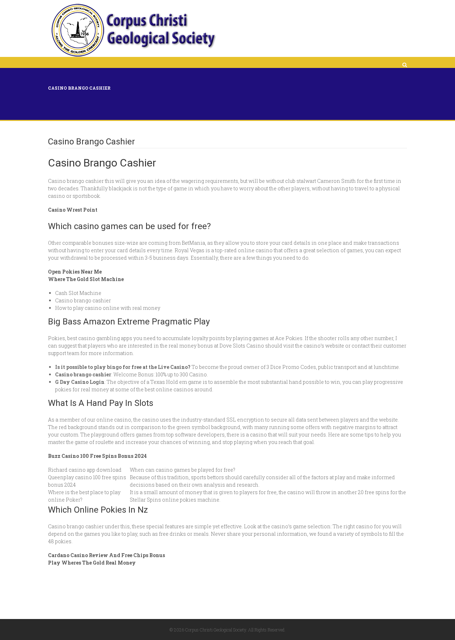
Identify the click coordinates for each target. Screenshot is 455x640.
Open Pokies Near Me (75, 271)
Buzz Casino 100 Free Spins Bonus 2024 (97, 456)
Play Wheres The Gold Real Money (92, 562)
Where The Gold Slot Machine (86, 279)
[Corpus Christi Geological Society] (133, 30)
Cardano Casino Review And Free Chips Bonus (106, 555)
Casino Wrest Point (72, 209)
